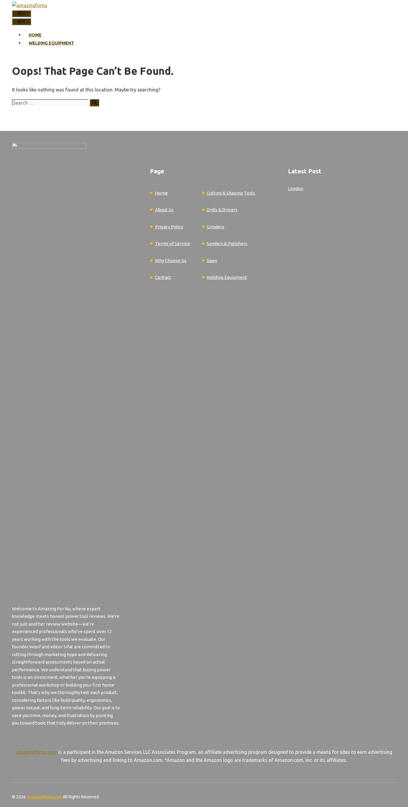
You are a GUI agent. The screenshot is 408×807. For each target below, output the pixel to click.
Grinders (215, 226)
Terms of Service (172, 243)
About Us (164, 209)
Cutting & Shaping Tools (231, 192)
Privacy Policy (169, 226)
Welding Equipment (51, 43)
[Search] (94, 102)
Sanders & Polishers (227, 243)
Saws (212, 260)
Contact (163, 277)
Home (35, 35)
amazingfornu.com (36, 752)
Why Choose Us (170, 260)
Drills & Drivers (222, 209)
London (295, 188)
